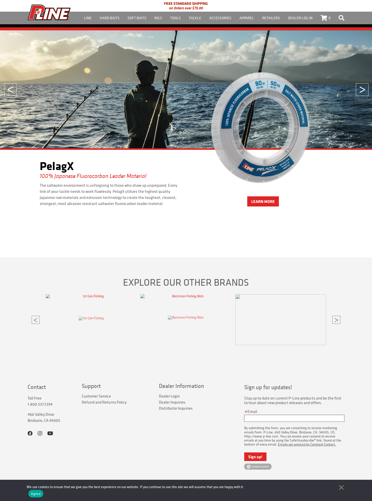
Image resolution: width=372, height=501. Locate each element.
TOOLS (175, 17)
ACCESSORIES (220, 17)
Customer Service (96, 396)
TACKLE (195, 17)
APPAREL (246, 17)
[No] (341, 487)
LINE (88, 17)
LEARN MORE (263, 201)
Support (91, 386)
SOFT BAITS (137, 17)
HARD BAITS (109, 17)
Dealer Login (169, 396)
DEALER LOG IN (300, 17)
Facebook (30, 433)
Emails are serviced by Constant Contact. (307, 444)
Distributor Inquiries (176, 408)
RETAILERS (271, 17)
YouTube (50, 433)
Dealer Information (181, 386)
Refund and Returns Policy (104, 402)
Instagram (40, 433)
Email (252, 411)
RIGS (158, 17)
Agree (36, 494)
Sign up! (255, 457)
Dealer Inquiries (172, 402)
